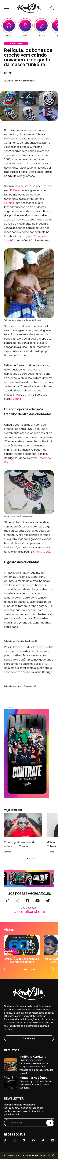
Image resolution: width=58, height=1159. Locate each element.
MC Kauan (14, 190)
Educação (41, 35)
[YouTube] (37, 901)
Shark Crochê (41, 551)
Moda (25, 35)
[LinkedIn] (52, 1140)
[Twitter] (47, 901)
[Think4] (50, 1155)
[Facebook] (27, 901)
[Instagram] (17, 901)
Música (9, 35)
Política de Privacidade (34, 1155)
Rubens (16, 399)
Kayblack (9, 203)
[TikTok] (8, 901)
